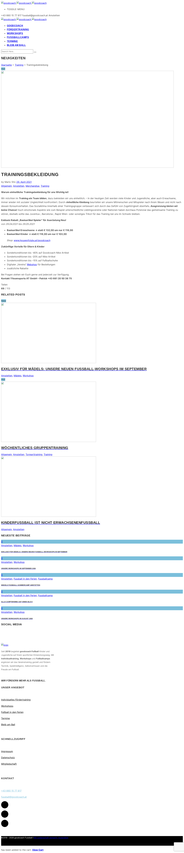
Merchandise (32, 185)
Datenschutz (8, 757)
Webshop (32, 264)
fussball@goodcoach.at (14, 796)
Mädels (17, 375)
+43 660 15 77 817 (11, 790)
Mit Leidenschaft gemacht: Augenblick (51, 837)
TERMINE (12, 41)
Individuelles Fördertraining (16, 699)
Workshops (7, 706)
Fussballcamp (45, 578)
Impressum (7, 751)
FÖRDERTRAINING (18, 29)
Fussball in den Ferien (25, 578)
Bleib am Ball (8, 724)
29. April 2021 (24, 181)
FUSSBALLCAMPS (18, 37)
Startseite (6, 64)
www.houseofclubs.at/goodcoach (32, 240)
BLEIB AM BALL (16, 45)
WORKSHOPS (15, 33)
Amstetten (18, 185)
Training (19, 64)
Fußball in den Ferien (12, 712)
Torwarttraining (34, 454)
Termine (5, 718)
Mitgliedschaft (9, 763)
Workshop (28, 375)
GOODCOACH (15, 25)
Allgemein (6, 185)
